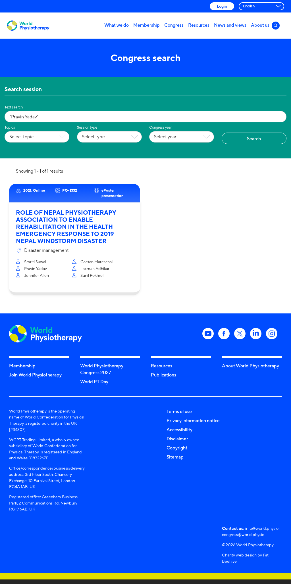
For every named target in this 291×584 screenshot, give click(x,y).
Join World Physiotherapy (35, 375)
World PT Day (94, 381)
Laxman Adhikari (95, 268)
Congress (174, 25)
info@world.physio (261, 528)
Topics (10, 127)
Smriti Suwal (35, 261)
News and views (230, 25)
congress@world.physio (243, 534)
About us (260, 25)
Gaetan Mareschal (96, 261)
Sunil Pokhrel (91, 275)
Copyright (177, 448)
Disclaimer (177, 438)
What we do (116, 25)
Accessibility (179, 429)
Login (222, 6)
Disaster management (46, 250)
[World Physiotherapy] (28, 25)
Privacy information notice (193, 420)
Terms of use (179, 411)
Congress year (160, 127)
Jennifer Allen (36, 275)
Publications (163, 375)
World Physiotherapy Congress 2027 (101, 369)
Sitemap (175, 457)
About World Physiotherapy (250, 366)
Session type (87, 127)
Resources (198, 25)
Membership (146, 25)
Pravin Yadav (35, 268)
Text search (14, 107)
